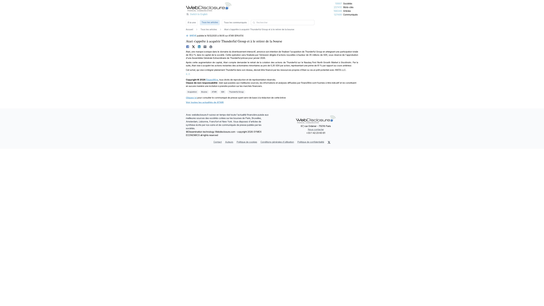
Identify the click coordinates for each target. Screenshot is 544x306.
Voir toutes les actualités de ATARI (205, 102)
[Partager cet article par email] (205, 46)
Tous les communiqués (235, 22)
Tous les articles (210, 22)
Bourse (204, 92)
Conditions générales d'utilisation (277, 142)
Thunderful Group (236, 92)
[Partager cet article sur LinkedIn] (199, 46)
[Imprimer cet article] (211, 46)
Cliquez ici (191, 97)
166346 (338, 10)
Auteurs (229, 142)
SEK (222, 92)
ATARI (214, 92)
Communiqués (350, 14)
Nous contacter (316, 129)
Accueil (189, 29)
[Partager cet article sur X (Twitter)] (193, 46)
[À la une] (208, 6)
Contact (217, 142)
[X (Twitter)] (329, 142)
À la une (192, 22)
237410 (338, 7)
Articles (347, 10)
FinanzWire (212, 79)
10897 (338, 3)
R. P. (188, 74)
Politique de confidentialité (310, 142)
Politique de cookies (247, 142)
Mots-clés (348, 7)
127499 (338, 14)
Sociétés (347, 3)
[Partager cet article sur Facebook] (187, 46)
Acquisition (192, 92)
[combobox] (282, 22)
